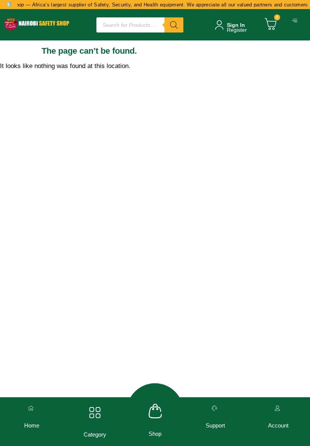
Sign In (236, 25)
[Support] (215, 408)
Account (278, 425)
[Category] (95, 413)
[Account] (278, 408)
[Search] (173, 25)
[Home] (32, 408)
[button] (295, 20)
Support (215, 425)
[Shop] (155, 411)
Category (95, 434)
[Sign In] (219, 25)
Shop (155, 434)
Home (31, 425)
